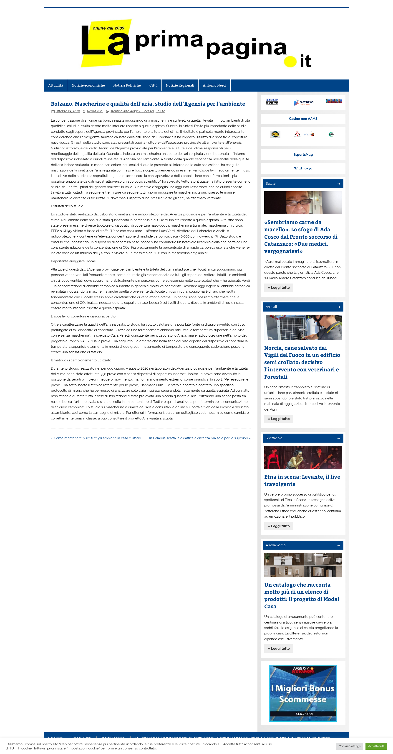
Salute (160, 111)
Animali (271, 307)
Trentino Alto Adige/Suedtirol (132, 111)
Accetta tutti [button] (376, 746)
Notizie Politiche (127, 85)
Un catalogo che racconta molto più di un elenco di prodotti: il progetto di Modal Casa (301, 595)
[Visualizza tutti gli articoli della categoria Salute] (338, 184)
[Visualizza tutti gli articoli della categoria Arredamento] (338, 546)
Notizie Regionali (180, 85)
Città (153, 85)
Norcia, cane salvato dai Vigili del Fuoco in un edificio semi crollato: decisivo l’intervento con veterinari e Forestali (302, 362)
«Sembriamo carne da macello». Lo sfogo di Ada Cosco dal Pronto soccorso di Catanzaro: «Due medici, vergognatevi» (301, 236)
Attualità (55, 85)
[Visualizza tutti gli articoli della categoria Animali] (338, 307)
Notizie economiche (88, 85)
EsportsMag (303, 155)
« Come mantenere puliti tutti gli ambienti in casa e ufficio (96, 438)
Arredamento (275, 545)
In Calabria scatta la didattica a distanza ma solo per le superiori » (200, 438)
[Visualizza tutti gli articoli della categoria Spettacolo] (338, 439)
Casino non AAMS (303, 119)
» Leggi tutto (279, 288)
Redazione (95, 111)
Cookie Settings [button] (349, 746)
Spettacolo (274, 438)
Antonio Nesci (214, 85)
